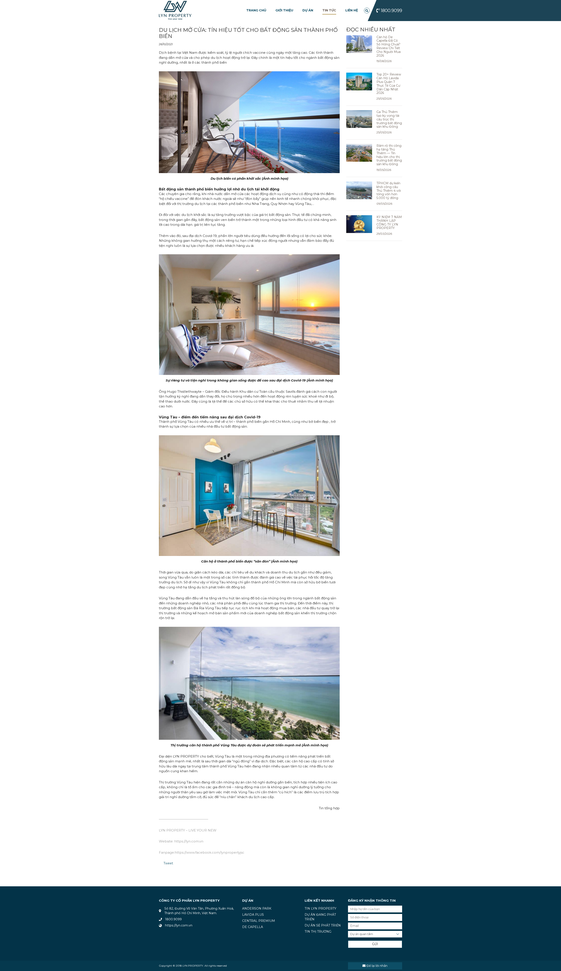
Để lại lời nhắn (376, 966)
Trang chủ (256, 10)
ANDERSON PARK (256, 908)
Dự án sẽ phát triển (323, 925)
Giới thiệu (284, 10)
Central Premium (258, 921)
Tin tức (329, 10)
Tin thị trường (318, 931)
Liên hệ (351, 10)
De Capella (252, 927)
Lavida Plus (253, 915)
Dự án (307, 10)
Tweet (168, 863)
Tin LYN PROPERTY (320, 908)
